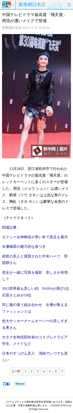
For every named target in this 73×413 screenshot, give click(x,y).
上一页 (16, 371)
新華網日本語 (32, 4)
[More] (20, 384)
